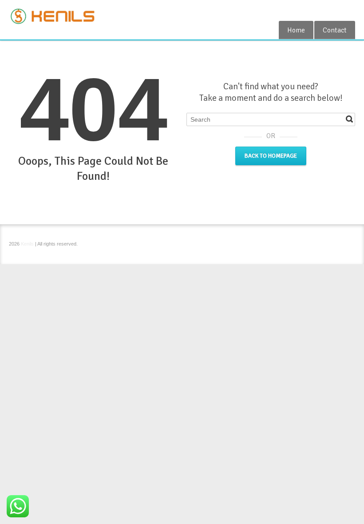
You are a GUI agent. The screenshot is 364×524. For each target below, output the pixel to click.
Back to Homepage (271, 155)
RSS (349, 10)
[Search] (349, 119)
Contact (335, 30)
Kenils (27, 243)
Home (296, 30)
